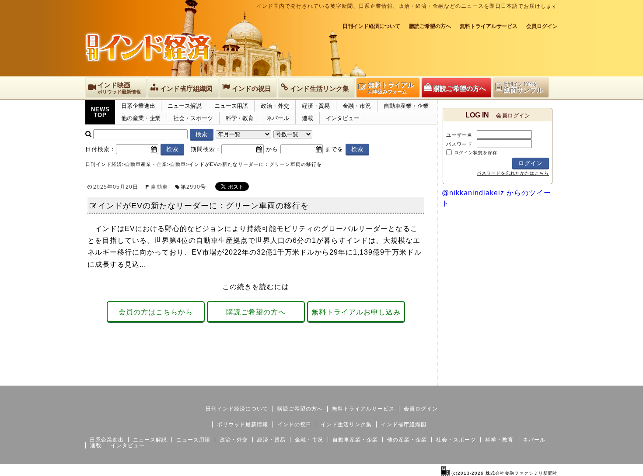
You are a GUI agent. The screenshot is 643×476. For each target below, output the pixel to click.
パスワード (459, 144)
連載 (307, 118)
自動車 (159, 187)
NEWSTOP (100, 112)
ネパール (277, 118)
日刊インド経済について (371, 26)
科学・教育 (240, 118)
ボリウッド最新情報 (242, 424)
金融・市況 (356, 106)
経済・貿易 (316, 106)
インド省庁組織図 (403, 424)
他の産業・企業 (141, 118)
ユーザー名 (459, 135)
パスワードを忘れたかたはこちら (513, 173)
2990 (193, 187)
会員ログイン (542, 26)
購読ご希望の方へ (430, 26)
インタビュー (343, 118)
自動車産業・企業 (406, 106)
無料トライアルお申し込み (356, 312)
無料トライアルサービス (488, 26)
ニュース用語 (231, 106)
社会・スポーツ (193, 118)
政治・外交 (275, 106)
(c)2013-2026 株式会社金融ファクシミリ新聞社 (504, 473)
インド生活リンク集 (346, 424)
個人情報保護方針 (537, 378)
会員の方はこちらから (156, 312)
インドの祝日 (294, 424)
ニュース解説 (184, 106)
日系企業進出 (138, 106)
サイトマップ (491, 378)
